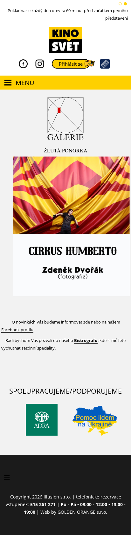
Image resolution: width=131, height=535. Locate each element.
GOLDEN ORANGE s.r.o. (82, 512)
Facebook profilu (17, 329)
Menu (25, 82)
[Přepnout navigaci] (7, 478)
